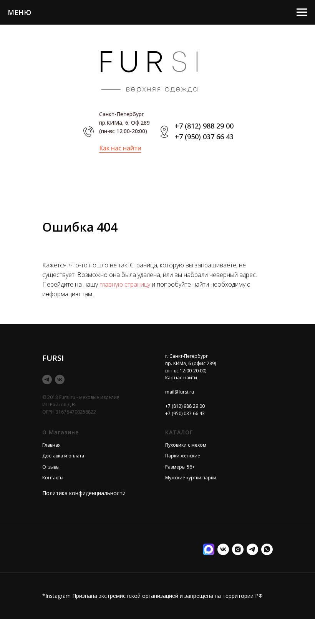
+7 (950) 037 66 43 (204, 136)
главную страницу (124, 284)
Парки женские (182, 455)
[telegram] (47, 379)
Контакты (52, 477)
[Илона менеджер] (267, 549)
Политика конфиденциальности (84, 493)
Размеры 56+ (180, 467)
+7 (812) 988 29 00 (204, 125)
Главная (51, 445)
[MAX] (208, 549)
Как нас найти (120, 148)
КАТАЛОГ (179, 432)
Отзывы (51, 467)
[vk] (60, 379)
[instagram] (238, 549)
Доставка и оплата (63, 455)
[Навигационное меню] (302, 12)
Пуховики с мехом (185, 445)
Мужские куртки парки (190, 477)
